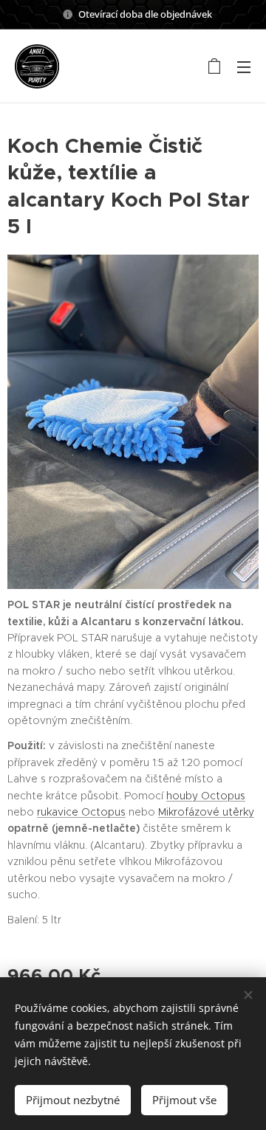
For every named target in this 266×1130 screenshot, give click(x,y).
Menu (244, 66)
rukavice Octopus (81, 812)
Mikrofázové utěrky (206, 812)
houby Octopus (205, 795)
